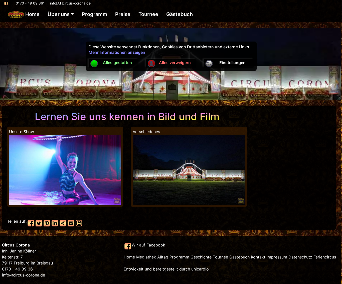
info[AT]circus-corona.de (70, 3)
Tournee (148, 14)
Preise (122, 14)
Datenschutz (300, 256)
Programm (94, 14)
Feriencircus (324, 256)
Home (32, 14)
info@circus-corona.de (23, 274)
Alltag (162, 256)
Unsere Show (21, 131)
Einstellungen (232, 62)
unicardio (200, 268)
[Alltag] (189, 169)
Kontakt (258, 256)
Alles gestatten (117, 62)
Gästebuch (179, 14)
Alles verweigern (175, 62)
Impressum (277, 256)
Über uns (59, 14)
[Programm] (65, 169)
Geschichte (201, 256)
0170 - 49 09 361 (30, 3)
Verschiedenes (146, 131)
